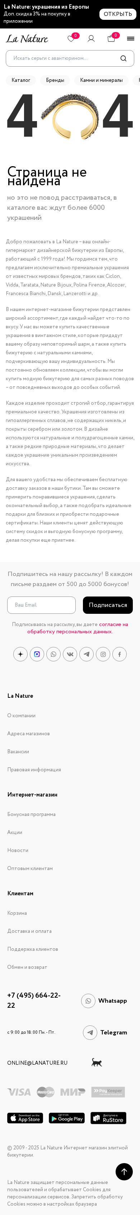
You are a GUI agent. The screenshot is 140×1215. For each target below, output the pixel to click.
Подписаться (108, 605)
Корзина (17, 913)
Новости (17, 850)
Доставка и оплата (29, 931)
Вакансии (18, 751)
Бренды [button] (55, 80)
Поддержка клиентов (32, 949)
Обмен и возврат (27, 967)
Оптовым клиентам (30, 868)
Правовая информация (34, 769)
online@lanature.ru (37, 1063)
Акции (14, 832)
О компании (21, 715)
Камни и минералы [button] (101, 80)
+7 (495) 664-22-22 (34, 1001)
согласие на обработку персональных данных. (77, 628)
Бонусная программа (31, 814)
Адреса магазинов (28, 733)
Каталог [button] (20, 80)
